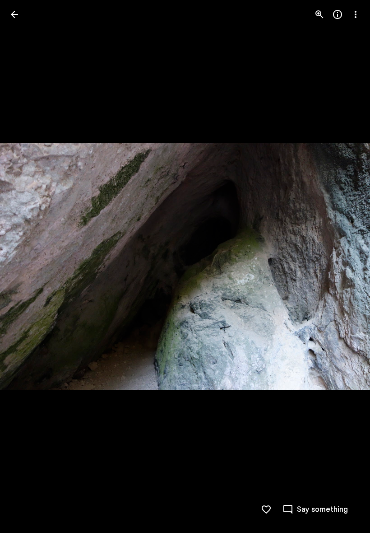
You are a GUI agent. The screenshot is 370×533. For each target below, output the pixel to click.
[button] (25, 266)
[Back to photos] (14, 14)
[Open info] (337, 14)
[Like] (266, 509)
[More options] (356, 14)
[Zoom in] (319, 14)
